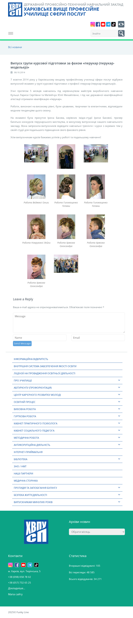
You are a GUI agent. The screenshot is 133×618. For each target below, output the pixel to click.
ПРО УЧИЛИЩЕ (23, 380)
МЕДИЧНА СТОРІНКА (26, 480)
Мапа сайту (15, 594)
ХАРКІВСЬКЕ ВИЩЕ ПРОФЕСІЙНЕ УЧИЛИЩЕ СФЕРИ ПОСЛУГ (61, 11)
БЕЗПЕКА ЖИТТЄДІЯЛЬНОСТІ (30, 495)
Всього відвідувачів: (81, 579)
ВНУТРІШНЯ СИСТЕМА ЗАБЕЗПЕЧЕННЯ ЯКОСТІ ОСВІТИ (45, 366)
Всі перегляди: (78, 572)
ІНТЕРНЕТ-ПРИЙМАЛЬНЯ (28, 452)
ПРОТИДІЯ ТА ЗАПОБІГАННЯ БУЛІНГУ (35, 487)
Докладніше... (16, 588)
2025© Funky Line (18, 612)
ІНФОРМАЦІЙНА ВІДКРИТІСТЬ (31, 359)
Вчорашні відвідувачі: (82, 565)
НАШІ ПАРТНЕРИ (23, 473)
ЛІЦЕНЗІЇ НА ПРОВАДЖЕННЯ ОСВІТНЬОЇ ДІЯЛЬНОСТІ (44, 373)
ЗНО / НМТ (20, 466)
